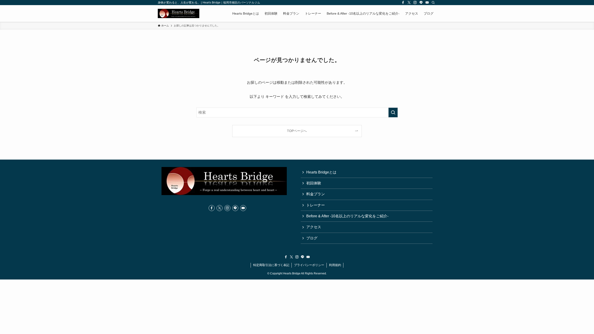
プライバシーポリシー (309, 265)
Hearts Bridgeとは (321, 172)
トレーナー (315, 205)
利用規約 (335, 265)
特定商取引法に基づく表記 (271, 265)
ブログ (311, 238)
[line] (421, 2)
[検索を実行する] (393, 112)
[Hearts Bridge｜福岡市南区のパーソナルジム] (178, 13)
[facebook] (403, 2)
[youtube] (427, 2)
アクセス (313, 227)
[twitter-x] (409, 2)
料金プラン (315, 194)
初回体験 (313, 183)
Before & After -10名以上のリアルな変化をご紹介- (347, 216)
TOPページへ (297, 131)
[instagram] (415, 2)
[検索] (433, 2)
